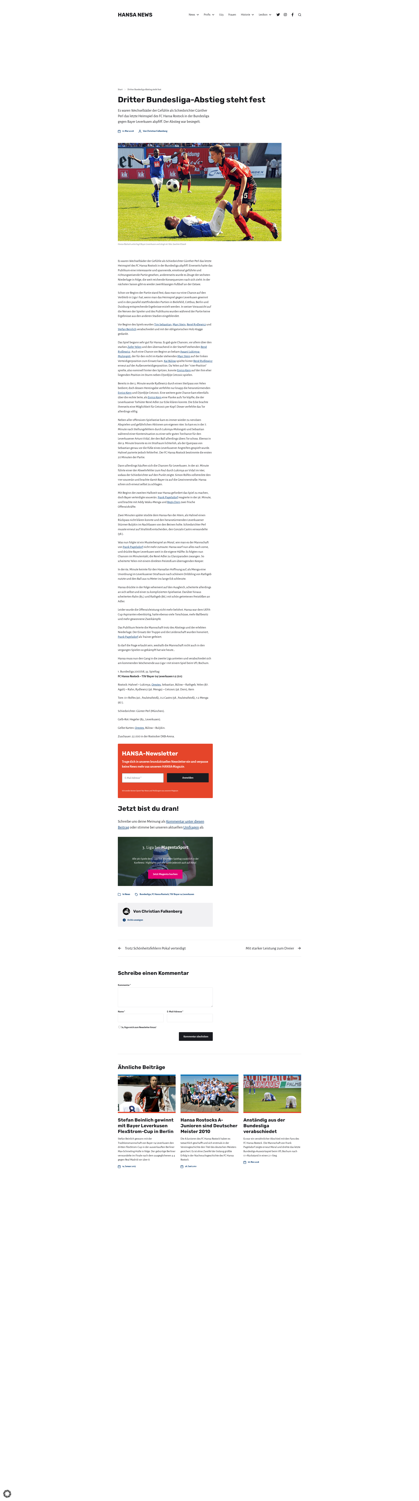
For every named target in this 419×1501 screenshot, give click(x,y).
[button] (7, 1494)
